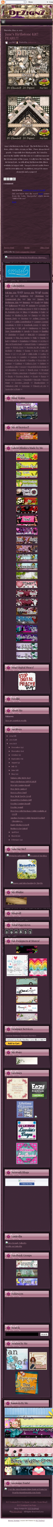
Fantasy (8, 363)
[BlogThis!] (8, 179)
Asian (7, 347)
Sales (46, 302)
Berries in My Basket (36, 347)
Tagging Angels (22, 382)
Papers (35, 315)
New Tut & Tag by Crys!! (20, 796)
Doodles (31, 360)
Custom (33, 357)
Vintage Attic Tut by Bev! (20, 778)
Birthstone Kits (12, 302)
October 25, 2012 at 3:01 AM (34, 190)
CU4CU (8, 321)
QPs (43, 315)
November (16, 751)
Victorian (26, 386)
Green (23, 366)
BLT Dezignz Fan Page (26, 1505)
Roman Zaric (11, 318)
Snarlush (28, 379)
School (14, 341)
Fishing (43, 363)
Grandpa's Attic (11, 366)
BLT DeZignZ (40, 1520)
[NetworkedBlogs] (27, 1180)
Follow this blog (27, 1184)
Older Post (44, 247)
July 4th (21, 328)
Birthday (9, 350)
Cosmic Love (10, 357)
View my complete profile (16, 720)
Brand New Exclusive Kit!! (21, 800)
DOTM (43, 357)
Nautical (33, 373)
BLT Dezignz (11, 1502)
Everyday (42, 360)
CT (14, 354)
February (15, 839)
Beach (37, 302)
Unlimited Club (11, 386)
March (14, 836)
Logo (22, 370)
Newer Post (9, 247)
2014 (11, 736)
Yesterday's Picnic (12, 389)
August (14, 762)
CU (12, 296)
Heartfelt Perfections (37, 366)
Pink (35, 337)
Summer (26, 302)
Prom (35, 376)
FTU (19, 325)
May (13, 774)
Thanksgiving (39, 382)
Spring (43, 308)
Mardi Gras (33, 370)
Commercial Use (13, 299)
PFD (23, 305)
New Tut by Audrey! (18, 789)
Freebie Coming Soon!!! (20, 803)
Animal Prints (30, 344)
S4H (7, 341)
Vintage (40, 299)
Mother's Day (21, 315)
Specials (37, 379)
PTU (35, 308)
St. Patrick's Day (12, 312)
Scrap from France (13, 379)
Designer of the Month (15, 360)
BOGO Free (18, 347)
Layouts (42, 305)
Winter (34, 341)
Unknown (32, 42)
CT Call (22, 354)
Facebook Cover (31, 325)
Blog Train (10, 308)
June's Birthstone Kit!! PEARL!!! (21, 36)
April (13, 832)
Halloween (13, 305)
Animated (42, 344)
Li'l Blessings (11, 370)
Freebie (45, 292)
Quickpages (33, 328)
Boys (36, 350)
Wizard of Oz (39, 386)
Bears (35, 331)
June (13, 770)
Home (27, 247)
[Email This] (5, 179)
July (13, 766)
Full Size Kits (10, 292)
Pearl (40, 193)
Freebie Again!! (16, 807)
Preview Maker (22, 376)
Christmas (39, 296)
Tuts (29, 299)
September (16, 758)
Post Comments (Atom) (25, 252)
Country (23, 357)
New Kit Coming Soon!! (20, 785)
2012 (11, 743)
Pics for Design (23, 337)
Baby (43, 312)
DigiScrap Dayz (24, 308)
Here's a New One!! (18, 792)
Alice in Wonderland (13, 344)
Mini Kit (31, 334)
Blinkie (19, 350)
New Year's (43, 373)
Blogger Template (14, 1520)
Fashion (18, 363)
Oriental (42, 334)
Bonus (27, 350)
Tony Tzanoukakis (13, 331)
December (16, 747)
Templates (24, 341)
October (15, 755)
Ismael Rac (10, 328)
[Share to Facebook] (14, 179)
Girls (44, 325)
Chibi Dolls (32, 354)
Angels (27, 331)
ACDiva (43, 341)
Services (24, 318)
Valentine (34, 312)
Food (22, 334)
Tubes (25, 312)
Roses (43, 376)
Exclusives (24, 296)
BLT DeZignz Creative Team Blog (32, 1502)
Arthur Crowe (39, 318)
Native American (20, 373)
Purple (43, 337)
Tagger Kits (29, 292)
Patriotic (9, 337)
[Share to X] (11, 179)
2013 (11, 739)
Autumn (32, 305)
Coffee (43, 354)
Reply (14, 202)
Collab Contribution (22, 321)
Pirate (10, 376)
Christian (12, 334)
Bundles (45, 331)
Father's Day (31, 363)
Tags (44, 328)
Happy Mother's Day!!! (19, 824)
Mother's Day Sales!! (19, 828)
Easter (8, 315)
